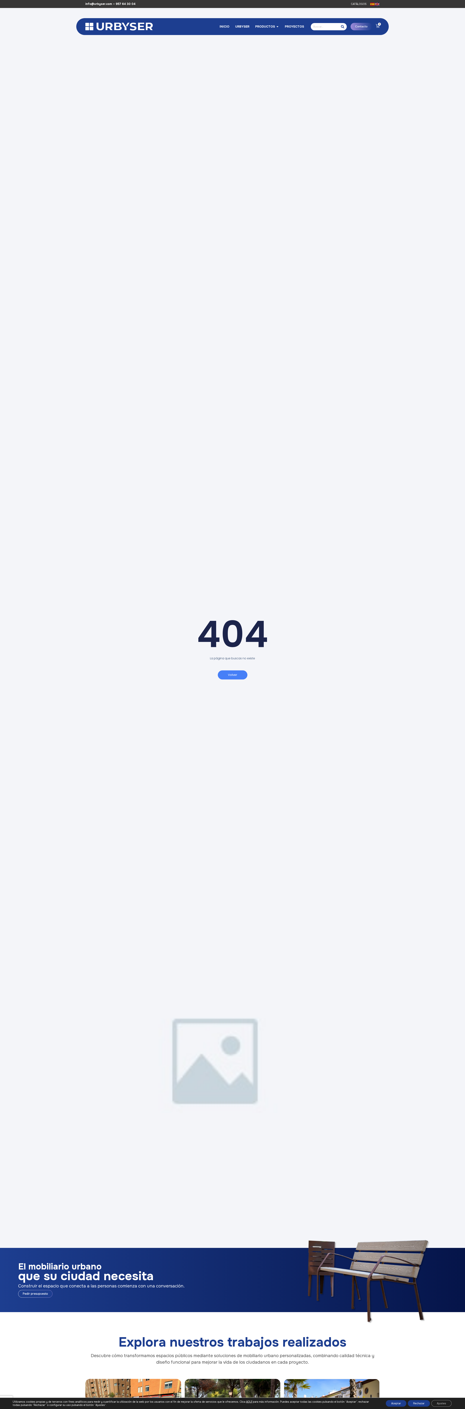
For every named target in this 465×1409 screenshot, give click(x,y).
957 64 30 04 (126, 4)
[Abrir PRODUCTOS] (277, 26)
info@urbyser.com (98, 4)
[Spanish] (372, 4)
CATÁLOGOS (359, 4)
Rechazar (418, 1403)
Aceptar (396, 1403)
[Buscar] (342, 26)
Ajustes (441, 1403)
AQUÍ (249, 1401)
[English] (377, 4)
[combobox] (324, 26)
